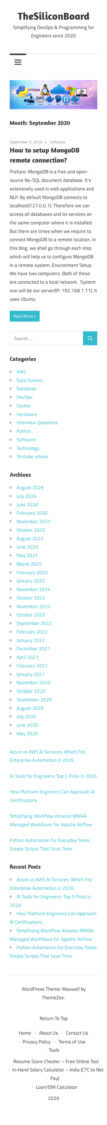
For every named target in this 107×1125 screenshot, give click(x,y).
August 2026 (30, 487)
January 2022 (31, 640)
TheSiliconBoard (54, 15)
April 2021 (28, 657)
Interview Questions (37, 422)
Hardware (27, 414)
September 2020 (34, 699)
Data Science (30, 380)
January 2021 (31, 674)
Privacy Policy (37, 1041)
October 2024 (31, 598)
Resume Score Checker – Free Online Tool (56, 1061)
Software (57, 142)
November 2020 (34, 682)
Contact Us (77, 1033)
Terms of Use (72, 1041)
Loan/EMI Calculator (56, 1087)
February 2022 (32, 631)
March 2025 (29, 564)
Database (27, 388)
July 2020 (27, 716)
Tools (54, 1050)
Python (24, 431)
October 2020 (31, 691)
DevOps (25, 397)
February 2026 (32, 513)
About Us (48, 1033)
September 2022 (34, 623)
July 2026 (27, 496)
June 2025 (27, 547)
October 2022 (31, 614)
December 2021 (33, 648)
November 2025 (34, 521)
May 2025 (27, 555)
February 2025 (32, 572)
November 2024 (34, 589)
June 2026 (27, 504)
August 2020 (30, 708)
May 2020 (27, 733)
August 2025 (30, 538)
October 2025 (31, 530)
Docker (24, 405)
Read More (23, 316)
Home (25, 1033)
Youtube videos (32, 456)
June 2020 (27, 725)
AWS (21, 371)
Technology (28, 448)
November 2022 (34, 606)
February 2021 (32, 665)
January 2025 (31, 580)
